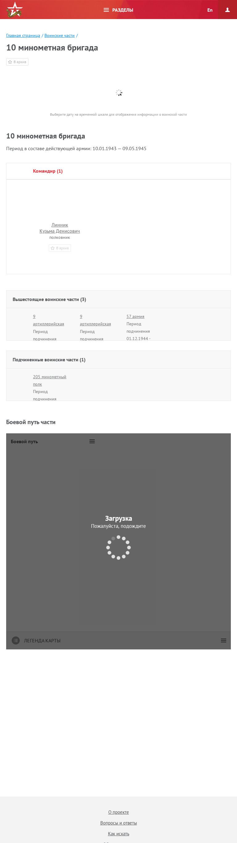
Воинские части (59, 35)
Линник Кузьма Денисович (60, 228)
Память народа (14, 10)
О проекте (118, 812)
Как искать (118, 834)
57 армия (135, 316)
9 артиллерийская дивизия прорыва (50, 324)
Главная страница (23, 35)
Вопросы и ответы (118, 823)
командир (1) (48, 171)
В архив (20, 61)
